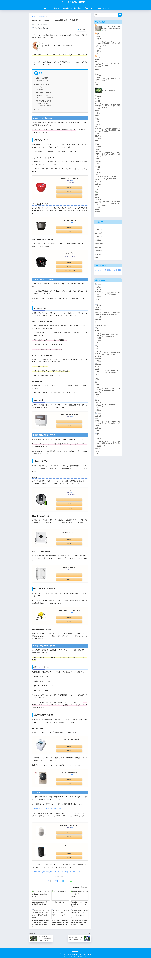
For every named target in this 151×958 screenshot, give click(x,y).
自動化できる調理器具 (42, 78)
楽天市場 (69, 191)
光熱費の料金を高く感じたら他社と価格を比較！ (48, 808)
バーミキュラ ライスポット (69, 220)
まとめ (37, 109)
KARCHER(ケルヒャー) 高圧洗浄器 (69, 610)
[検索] (120, 15)
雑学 (96, 258)
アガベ (97, 226)
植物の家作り (78, 8)
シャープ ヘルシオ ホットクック (69, 178)
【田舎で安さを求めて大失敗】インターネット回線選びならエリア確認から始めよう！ (60, 872)
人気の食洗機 (40, 89)
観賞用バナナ (56, 8)
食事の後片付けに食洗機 (42, 84)
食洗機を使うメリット (43, 87)
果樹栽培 (98, 240)
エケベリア (98, 229)
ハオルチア (98, 236)
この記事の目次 (46, 8)
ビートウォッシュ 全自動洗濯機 (69, 739)
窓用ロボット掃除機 (69, 568)
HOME (76, 951)
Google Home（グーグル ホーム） (69, 825)
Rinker (72, 180)
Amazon (69, 187)
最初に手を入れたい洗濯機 (43, 101)
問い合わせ (106, 8)
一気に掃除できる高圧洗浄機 (45, 97)
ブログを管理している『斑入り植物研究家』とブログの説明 (75, 954)
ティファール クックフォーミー (69, 253)
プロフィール (88, 8)
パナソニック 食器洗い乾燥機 (69, 414)
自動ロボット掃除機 (42, 95)
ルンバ (69, 490)
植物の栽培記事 (67, 8)
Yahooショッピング (69, 196)
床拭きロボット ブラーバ (69, 532)
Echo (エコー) (69, 846)
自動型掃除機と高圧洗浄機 (43, 92)
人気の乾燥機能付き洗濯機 (44, 105)
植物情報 (98, 247)
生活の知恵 (97, 8)
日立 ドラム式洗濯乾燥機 (69, 772)
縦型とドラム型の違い (43, 103)
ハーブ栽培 (98, 233)
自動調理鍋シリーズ (42, 80)
